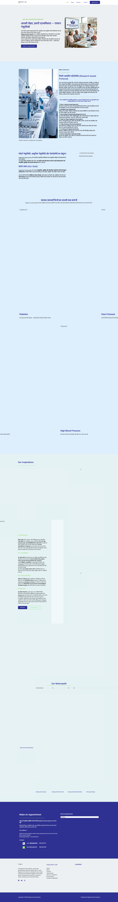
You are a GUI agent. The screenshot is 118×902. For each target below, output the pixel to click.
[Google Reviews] (24, 880)
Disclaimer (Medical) (52, 878)
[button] (81, 2)
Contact (85, 2)
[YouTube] (21, 880)
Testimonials (50, 873)
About (72, 2)
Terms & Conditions (52, 875)
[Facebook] (18, 880)
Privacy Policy (50, 876)
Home (67, 2)
